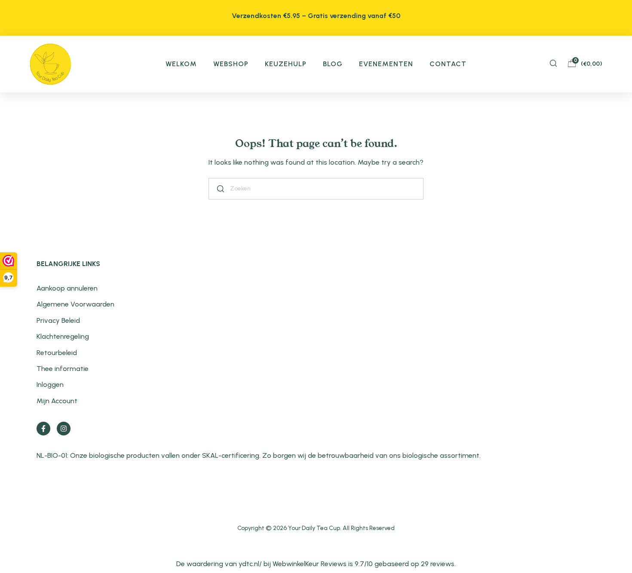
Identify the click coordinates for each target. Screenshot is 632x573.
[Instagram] (64, 428)
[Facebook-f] (43, 428)
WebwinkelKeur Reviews (310, 564)
